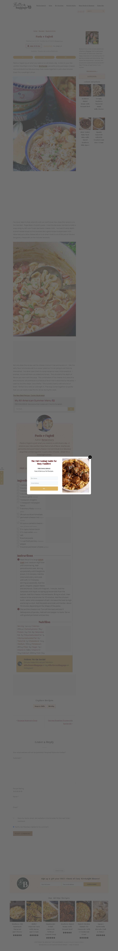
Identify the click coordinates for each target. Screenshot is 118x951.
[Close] (90, 457)
